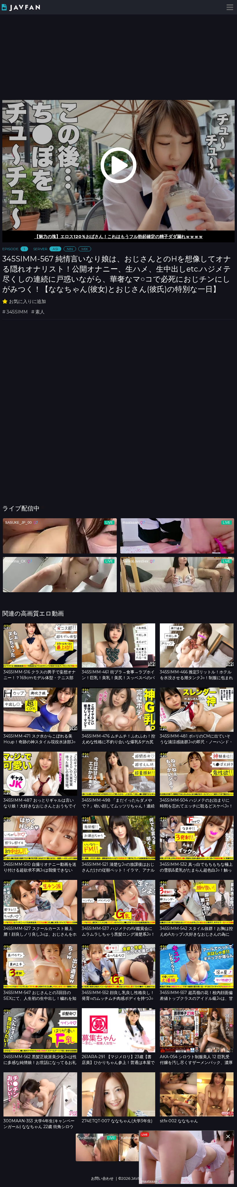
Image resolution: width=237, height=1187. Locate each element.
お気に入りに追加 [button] (27, 301)
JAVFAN (26, 7)
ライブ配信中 (21, 508)
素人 (40, 312)
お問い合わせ (102, 1178)
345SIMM (17, 312)
